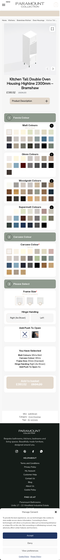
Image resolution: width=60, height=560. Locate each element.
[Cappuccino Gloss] (51, 158)
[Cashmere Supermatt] (9, 218)
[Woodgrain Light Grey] (30, 185)
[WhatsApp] (41, 451)
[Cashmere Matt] (23, 139)
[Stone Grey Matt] (16, 146)
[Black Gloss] (51, 165)
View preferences (30, 550)
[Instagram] (16, 451)
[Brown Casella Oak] (44, 192)
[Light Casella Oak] (37, 199)
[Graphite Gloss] (37, 165)
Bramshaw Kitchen (24, 20)
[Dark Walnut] (9, 199)
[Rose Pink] (51, 251)
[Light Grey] (16, 258)
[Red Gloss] (23, 165)
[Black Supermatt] (44, 225)
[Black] (37, 265)
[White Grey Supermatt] (9, 211)
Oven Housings (38, 20)
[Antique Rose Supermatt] (44, 211)
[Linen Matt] (37, 132)
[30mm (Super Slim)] (40, 301)
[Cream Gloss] (23, 158)
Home (4, 20)
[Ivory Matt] (23, 132)
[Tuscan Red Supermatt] (23, 218)
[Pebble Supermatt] (51, 211)
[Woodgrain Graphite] (16, 199)
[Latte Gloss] (9, 165)
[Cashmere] (9, 258)
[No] (25, 334)
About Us (30, 486)
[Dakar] (37, 251)
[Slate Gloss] (9, 172)
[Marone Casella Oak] (51, 199)
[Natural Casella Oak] (44, 199)
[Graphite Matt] (37, 146)
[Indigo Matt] (9, 146)
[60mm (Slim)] (30, 301)
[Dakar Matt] (30, 139)
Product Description (22, 100)
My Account (30, 471)
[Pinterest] (25, 451)
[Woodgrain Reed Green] (37, 192)
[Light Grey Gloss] (30, 158)
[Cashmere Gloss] (37, 158)
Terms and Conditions (30, 463)
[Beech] (30, 199)
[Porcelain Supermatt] (16, 211)
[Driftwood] (30, 192)
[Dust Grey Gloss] (30, 165)
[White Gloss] (9, 158)
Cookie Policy (24, 556)
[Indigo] (23, 265)
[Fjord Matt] (37, 139)
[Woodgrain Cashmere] (23, 185)
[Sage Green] (37, 258)
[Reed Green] (44, 258)
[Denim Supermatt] (16, 218)
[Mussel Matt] (44, 132)
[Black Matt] (44, 146)
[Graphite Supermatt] (37, 225)
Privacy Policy (36, 556)
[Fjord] (51, 258)
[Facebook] (33, 451)
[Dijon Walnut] (44, 265)
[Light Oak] (51, 265)
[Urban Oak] (44, 185)
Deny (30, 543)
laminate (34, 420)
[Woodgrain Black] (23, 199)
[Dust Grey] (30, 258)
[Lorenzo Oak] (16, 272)
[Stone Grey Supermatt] (30, 218)
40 (29, 420)
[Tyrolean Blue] (9, 265)
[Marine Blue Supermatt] (23, 225)
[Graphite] (30, 265)
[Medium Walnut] (9, 192)
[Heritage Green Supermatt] (9, 225)
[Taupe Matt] (30, 132)
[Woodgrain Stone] (16, 185)
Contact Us (30, 478)
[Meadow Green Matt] (51, 132)
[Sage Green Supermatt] (44, 218)
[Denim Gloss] (16, 165)
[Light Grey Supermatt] (37, 211)
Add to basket (29, 383)
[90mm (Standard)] (20, 301)
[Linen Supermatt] (30, 211)
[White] (9, 251)
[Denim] (16, 265)
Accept (30, 535)
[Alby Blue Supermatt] (16, 225)
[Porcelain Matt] (16, 132)
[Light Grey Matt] (16, 139)
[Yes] (35, 334)
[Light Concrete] (23, 146)
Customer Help (30, 474)
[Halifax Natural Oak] (51, 185)
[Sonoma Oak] (23, 192)
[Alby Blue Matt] (44, 139)
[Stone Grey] (23, 258)
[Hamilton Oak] (23, 272)
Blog (30, 482)
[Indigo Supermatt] (30, 225)
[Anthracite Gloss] (44, 165)
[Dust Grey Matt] (9, 139)
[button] (55, 512)
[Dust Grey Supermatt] (37, 218)
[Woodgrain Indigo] (51, 192)
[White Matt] (9, 132)
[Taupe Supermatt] (23, 211)
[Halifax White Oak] (37, 185)
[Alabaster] (23, 251)
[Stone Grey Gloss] (44, 158)
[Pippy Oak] (16, 192)
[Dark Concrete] (30, 146)
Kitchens (11, 20)
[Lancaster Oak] (9, 272)
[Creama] (30, 251)
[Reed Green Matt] (51, 146)
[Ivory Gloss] (16, 158)
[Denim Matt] (51, 139)
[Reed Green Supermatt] (51, 218)
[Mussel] (44, 251)
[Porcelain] (16, 251)
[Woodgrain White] (9, 185)
